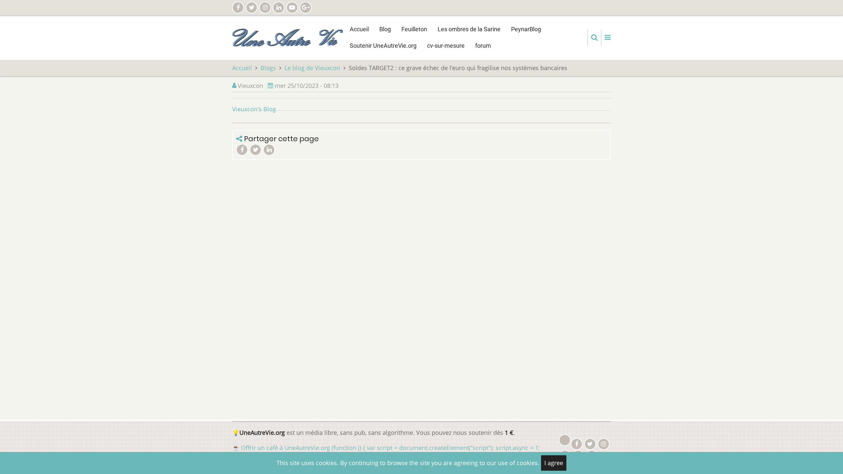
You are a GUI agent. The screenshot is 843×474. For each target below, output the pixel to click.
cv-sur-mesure (446, 45)
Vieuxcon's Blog (254, 109)
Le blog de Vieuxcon (312, 68)
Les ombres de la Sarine (469, 29)
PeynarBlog (526, 29)
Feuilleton (414, 29)
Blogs (268, 68)
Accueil (359, 29)
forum (483, 45)
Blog (385, 29)
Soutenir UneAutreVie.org (383, 45)
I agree (553, 463)
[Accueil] (287, 37)
